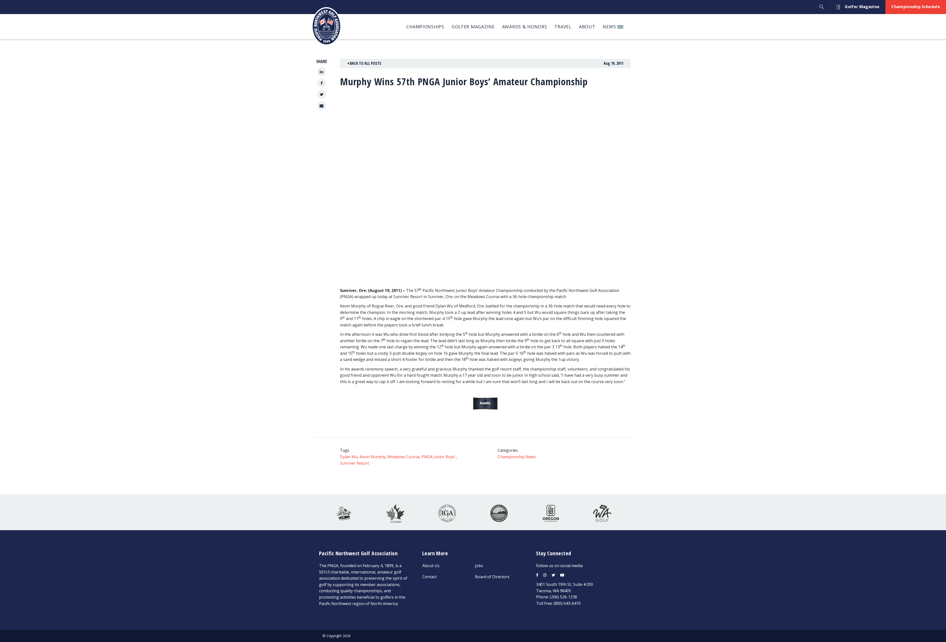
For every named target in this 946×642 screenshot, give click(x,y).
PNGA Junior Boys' (439, 456)
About (587, 27)
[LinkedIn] (321, 71)
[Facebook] (321, 83)
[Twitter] (321, 94)
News (610, 27)
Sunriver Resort (354, 463)
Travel (562, 27)
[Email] (321, 105)
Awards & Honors (524, 27)
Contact (429, 576)
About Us (430, 565)
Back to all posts (365, 63)
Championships (425, 27)
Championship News (517, 456)
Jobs (479, 565)
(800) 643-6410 (567, 603)
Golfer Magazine (473, 27)
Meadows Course (404, 456)
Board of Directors (492, 576)
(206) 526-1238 (563, 597)
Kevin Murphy (373, 456)
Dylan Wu (349, 456)
